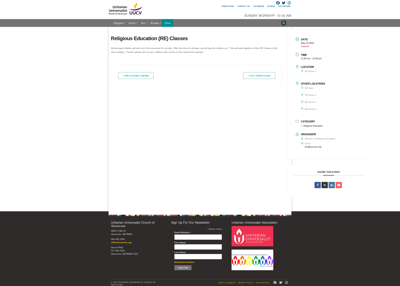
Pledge (271, 6)
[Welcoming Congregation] (252, 259)
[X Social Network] (325, 185)
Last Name (180, 252)
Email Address (182, 232)
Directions (228, 6)
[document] (200, 119)
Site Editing (262, 283)
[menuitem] (118, 23)
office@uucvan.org (121, 242)
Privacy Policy (246, 283)
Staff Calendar (226, 283)
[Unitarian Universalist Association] (252, 236)
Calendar (258, 6)
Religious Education (313, 126)
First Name (180, 242)
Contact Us (243, 6)
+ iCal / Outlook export (259, 75)
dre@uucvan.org (313, 147)
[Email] (339, 185)
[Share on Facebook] (318, 185)
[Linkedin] (332, 185)
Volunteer (284, 6)
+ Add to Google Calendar (136, 75)
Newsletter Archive (184, 262)
